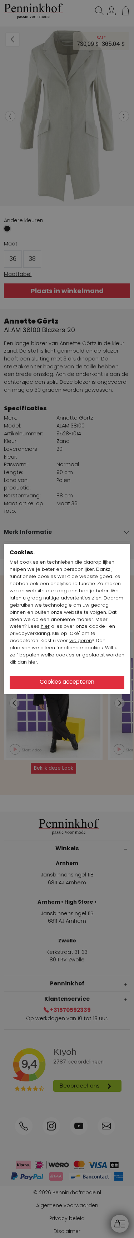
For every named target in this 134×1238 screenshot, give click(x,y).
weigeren (80, 640)
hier (45, 626)
